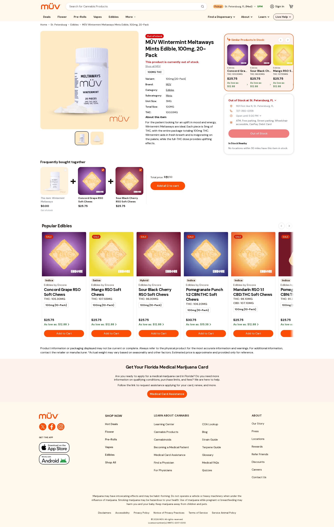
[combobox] (134, 6)
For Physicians (163, 470)
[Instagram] (61, 427)
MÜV (168, 84)
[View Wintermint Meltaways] (54, 181)
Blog (205, 432)
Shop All (110, 462)
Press (255, 431)
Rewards (257, 446)
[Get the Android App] (65, 459)
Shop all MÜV (153, 66)
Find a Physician (164, 462)
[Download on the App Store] (65, 447)
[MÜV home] (51, 6)
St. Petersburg (59, 24)
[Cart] (291, 6)
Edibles (114, 17)
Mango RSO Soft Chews (106, 292)
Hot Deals (111, 424)
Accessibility (122, 512)
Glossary (207, 455)
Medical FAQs (210, 462)
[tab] (82, 138)
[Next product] (289, 226)
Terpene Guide (211, 447)
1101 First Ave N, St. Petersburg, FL (255, 106)
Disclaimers (104, 512)
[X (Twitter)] (43, 427)
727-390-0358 (245, 110)
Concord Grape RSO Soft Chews (90, 199)
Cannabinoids (162, 439)
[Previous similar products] (281, 40)
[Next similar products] (288, 40)
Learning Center (164, 424)
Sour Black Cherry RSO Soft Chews (127, 199)
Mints (169, 95)
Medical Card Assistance (167, 394)
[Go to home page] (65, 415)
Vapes (97, 17)
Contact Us (259, 477)
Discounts (258, 462)
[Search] (202, 6)
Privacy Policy (141, 512)
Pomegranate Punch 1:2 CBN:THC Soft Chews (204, 294)
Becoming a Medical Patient (171, 447)
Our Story (258, 423)
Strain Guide (210, 439)
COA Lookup (210, 424)
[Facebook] (52, 427)
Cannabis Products (166, 432)
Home (43, 24)
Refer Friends (260, 454)
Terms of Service (198, 512)
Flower (62, 17)
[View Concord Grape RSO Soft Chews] (92, 181)
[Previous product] (281, 226)
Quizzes (207, 470)
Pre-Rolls (80, 17)
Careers (257, 469)
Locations (258, 439)
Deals (47, 17)
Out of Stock (259, 133)
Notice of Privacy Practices (169, 512)
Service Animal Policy (224, 512)
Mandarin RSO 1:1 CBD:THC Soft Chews (252, 292)
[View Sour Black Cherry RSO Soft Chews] (129, 181)
